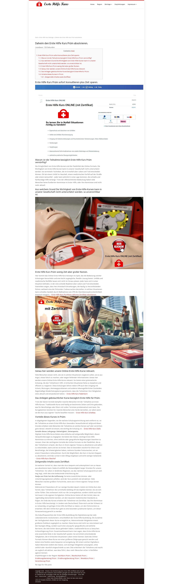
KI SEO (69, 576)
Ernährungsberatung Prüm (45, 558)
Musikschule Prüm (79, 556)
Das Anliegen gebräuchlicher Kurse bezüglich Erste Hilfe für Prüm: (63, 71)
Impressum (132, 4)
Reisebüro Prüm (87, 558)
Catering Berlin (77, 576)
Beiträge (108, 4)
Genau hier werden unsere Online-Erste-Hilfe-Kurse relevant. (61, 69)
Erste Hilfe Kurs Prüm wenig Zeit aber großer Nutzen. (58, 66)
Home (92, 4)
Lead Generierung (40, 578)
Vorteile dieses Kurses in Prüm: (51, 74)
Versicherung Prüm (42, 561)
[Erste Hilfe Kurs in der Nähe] (53, 4)
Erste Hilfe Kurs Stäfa (92, 429)
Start (36, 37)
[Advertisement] (86, 22)
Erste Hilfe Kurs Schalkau (86, 413)
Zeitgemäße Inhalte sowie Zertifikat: (56, 77)
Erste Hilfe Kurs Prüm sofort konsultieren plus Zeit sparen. (58, 55)
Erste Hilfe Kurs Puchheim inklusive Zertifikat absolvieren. (73, 295)
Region (99, 4)
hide (72, 51)
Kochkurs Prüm (64, 556)
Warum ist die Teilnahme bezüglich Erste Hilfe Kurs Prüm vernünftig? (65, 58)
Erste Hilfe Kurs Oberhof (46, 458)
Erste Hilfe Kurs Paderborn (77, 394)
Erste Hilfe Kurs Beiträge (46, 37)
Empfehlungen (120, 4)
